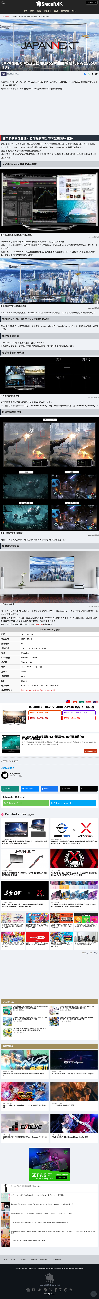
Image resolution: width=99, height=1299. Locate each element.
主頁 (25, 11)
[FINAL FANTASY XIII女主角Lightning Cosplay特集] (74, 1123)
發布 (39, 11)
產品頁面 (96, 237)
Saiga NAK (49, 4)
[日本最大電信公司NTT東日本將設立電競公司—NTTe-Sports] (74, 1060)
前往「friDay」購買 (73, 718)
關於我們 (14, 1259)
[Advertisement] (49, 114)
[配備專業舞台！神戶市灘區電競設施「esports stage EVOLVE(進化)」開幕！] (25, 1123)
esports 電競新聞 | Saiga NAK (49, 1285)
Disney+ (95, 952)
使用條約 (34, 1259)
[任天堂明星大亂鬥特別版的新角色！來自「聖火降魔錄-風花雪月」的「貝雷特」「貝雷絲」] (25, 1060)
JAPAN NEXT (8, 768)
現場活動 (47, 11)
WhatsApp (9, 789)
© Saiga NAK (49, 1294)
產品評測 (65, 11)
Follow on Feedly (15, 803)
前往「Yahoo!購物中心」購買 (76, 713)
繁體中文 (90, 2)
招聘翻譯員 (57, 1259)
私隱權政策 (45, 1259)
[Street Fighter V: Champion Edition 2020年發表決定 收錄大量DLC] (25, 1091)
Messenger (28, 789)
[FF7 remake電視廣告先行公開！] (74, 1091)
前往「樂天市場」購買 (40, 718)
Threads (67, 789)
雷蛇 (86, 952)
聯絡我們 (24, 1259)
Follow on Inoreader (63, 803)
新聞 (32, 11)
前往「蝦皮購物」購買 (40, 713)
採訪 (74, 11)
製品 (56, 11)
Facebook (47, 789)
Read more (90, 751)
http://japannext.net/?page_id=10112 (38, 690)
